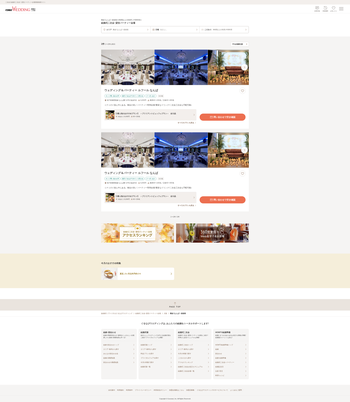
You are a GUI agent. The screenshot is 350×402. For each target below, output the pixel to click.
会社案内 (111, 390)
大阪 (165, 313)
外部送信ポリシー (160, 390)
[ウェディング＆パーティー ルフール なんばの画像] (175, 67)
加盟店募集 (190, 390)
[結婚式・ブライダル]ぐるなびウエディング (116, 313)
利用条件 (129, 390)
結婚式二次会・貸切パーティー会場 (148, 313)
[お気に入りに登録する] (243, 91)
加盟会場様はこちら (176, 390)
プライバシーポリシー (143, 390)
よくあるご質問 (236, 390)
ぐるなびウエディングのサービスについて (212, 390)
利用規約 (120, 390)
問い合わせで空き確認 (224, 117)
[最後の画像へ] (244, 67)
